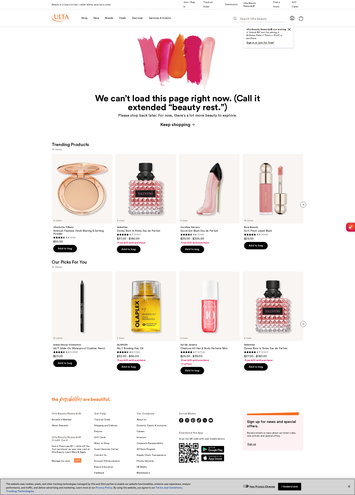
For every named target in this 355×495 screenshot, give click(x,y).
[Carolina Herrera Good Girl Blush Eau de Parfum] (209, 199)
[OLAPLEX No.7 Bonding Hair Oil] (145, 317)
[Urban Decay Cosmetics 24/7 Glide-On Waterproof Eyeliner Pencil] (82, 315)
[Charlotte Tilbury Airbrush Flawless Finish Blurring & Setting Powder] (82, 198)
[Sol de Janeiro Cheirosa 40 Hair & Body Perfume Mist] (209, 318)
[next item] (303, 205)
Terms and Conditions (168, 487)
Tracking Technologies (20, 491)
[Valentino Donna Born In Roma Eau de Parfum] (145, 199)
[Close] (349, 486)
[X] (289, 29)
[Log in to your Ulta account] (292, 18)
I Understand (290, 486)
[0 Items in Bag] (301, 18)
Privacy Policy (104, 487)
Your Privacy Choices (262, 486)
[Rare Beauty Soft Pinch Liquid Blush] (273, 197)
